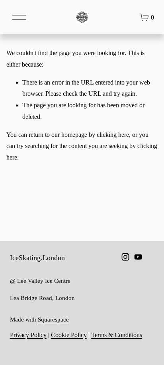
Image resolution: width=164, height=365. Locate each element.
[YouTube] (138, 257)
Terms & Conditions (116, 334)
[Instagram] (125, 257)
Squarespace (53, 319)
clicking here (113, 134)
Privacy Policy (28, 334)
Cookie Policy (69, 334)
